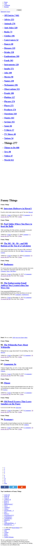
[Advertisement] (17, 180)
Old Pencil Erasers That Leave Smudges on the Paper (16, 402)
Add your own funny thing (19, 337)
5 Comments (26, 215)
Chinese (3, 371)
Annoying (18, 407)
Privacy (6, 535)
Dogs (8, 271)
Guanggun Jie (10, 364)
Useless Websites (9, 537)
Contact (6, 532)
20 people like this (6, 375)
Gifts (5, 3)
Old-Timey (13, 271)
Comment (25, 234)
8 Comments (27, 297)
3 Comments (27, 374)
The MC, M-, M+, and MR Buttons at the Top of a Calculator (16, 244)
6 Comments (27, 355)
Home (6, 2)
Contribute (7, 5)
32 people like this (6, 299)
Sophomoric (25, 294)
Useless (3, 252)
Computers (18, 294)
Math (22, 251)
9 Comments (26, 255)
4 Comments (27, 274)
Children (26, 424)
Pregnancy (8, 419)
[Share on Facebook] (5, 488)
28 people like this (6, 276)
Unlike (20, 216)
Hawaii (31, 212)
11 (4, 480)
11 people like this (6, 394)
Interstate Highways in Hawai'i (18, 208)
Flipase (7, 383)
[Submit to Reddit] (22, 488)
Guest (9, 215)
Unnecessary (27, 251)
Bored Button (15, 527)
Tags (5, 531)
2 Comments (27, 392)
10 (5, 478)
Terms (6, 534)
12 (5, 482)
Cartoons (3, 271)
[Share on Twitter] (13, 488)
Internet (3, 352)
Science (5, 389)
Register (6, 7)
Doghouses (8, 264)
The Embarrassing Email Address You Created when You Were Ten (15, 285)
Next (5, 483)
